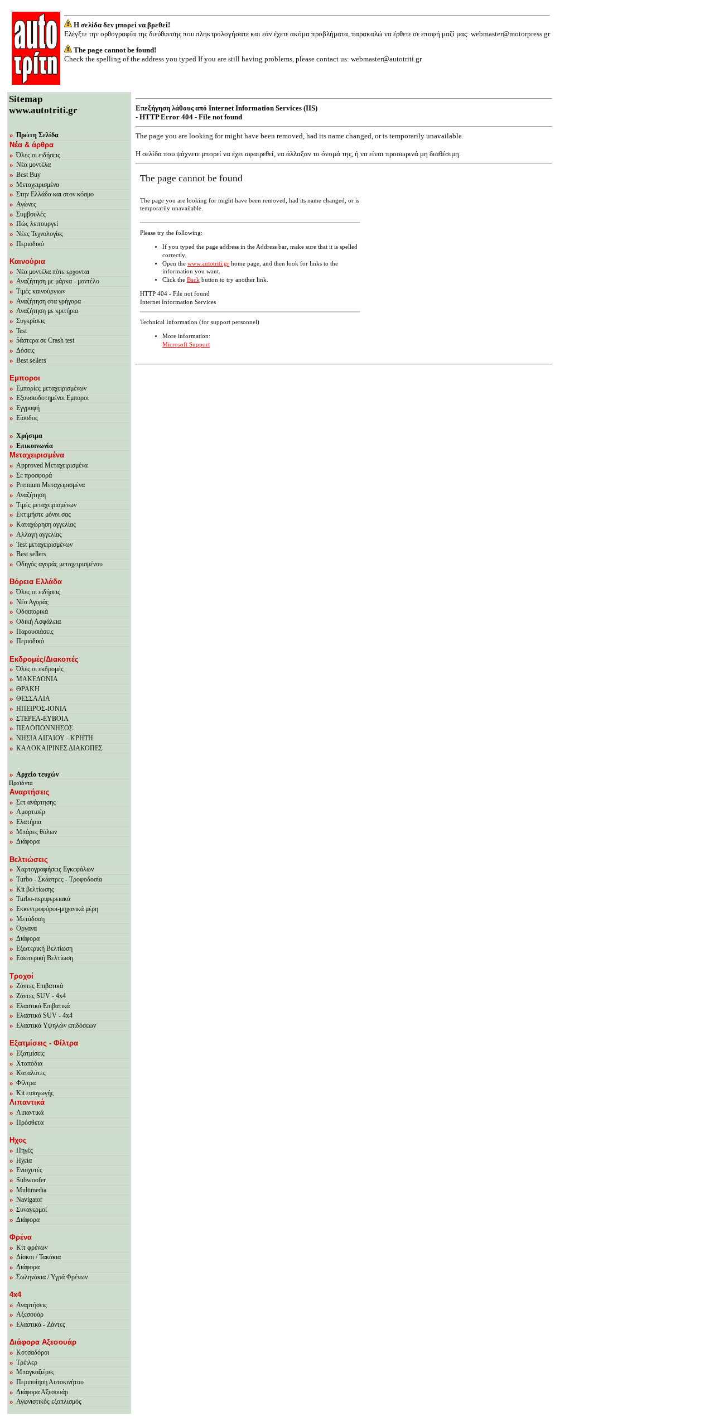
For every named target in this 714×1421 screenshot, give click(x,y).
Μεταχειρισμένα (37, 185)
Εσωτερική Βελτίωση (44, 958)
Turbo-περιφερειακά (43, 899)
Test (21, 331)
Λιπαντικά (30, 1112)
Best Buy (28, 175)
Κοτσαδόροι (32, 1352)
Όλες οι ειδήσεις (38, 155)
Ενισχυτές (29, 1170)
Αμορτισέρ (30, 812)
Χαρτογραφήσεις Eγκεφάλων (55, 869)
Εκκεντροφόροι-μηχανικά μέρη (57, 909)
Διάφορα (28, 841)
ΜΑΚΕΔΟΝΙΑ (37, 679)
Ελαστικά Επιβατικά (43, 1006)
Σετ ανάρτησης (36, 802)
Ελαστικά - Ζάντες (40, 1324)
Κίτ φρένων (31, 1247)
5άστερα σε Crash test (45, 340)
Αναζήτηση (31, 495)
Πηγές (24, 1150)
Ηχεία (24, 1160)
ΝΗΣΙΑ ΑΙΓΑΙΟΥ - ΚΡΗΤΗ (54, 738)
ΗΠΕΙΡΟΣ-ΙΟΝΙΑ (41, 708)
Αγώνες (26, 204)
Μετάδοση (30, 919)
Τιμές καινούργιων (40, 291)
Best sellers (31, 360)
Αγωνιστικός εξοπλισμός (48, 1401)
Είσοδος (27, 418)
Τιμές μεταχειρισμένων (46, 505)
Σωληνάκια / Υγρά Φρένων (52, 1277)
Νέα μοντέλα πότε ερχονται (52, 272)
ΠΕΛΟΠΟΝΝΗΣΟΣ (44, 728)
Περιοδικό (30, 244)
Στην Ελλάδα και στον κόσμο (55, 194)
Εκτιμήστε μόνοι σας (43, 514)
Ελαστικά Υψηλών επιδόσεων (56, 1025)
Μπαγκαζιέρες (35, 1372)
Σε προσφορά (34, 475)
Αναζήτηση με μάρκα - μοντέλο (57, 281)
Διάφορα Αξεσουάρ (42, 1392)
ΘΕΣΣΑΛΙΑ (33, 698)
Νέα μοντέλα (33, 164)
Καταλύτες (31, 1073)
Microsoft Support (186, 344)
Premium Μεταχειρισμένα (50, 485)
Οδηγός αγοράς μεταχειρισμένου (59, 564)
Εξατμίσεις (30, 1053)
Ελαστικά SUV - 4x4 (44, 1015)
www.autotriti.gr (208, 264)
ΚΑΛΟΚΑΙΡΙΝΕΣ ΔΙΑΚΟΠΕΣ (59, 748)
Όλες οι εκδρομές (40, 669)
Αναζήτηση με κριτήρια (47, 311)
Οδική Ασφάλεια (38, 621)
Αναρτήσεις (31, 1305)
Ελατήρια (28, 822)
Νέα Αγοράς (32, 602)
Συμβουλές (31, 214)
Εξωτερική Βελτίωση (44, 948)
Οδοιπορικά (32, 611)
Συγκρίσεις (30, 321)
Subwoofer (31, 1180)
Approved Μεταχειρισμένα (52, 465)
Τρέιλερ (26, 1362)
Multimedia (31, 1190)
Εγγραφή (28, 408)
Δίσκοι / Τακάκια (38, 1257)
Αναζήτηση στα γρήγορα (48, 301)
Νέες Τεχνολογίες (39, 234)
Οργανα (26, 928)
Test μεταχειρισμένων (44, 544)
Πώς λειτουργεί (37, 224)
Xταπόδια (29, 1063)
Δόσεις (25, 350)
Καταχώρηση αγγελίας (46, 524)
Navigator (29, 1199)
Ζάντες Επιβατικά (39, 986)
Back (193, 280)
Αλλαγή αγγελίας (39, 534)
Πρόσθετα (30, 1122)
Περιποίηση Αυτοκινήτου (50, 1382)
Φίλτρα (26, 1083)
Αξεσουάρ (30, 1314)
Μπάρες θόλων (36, 832)
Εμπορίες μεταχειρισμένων (51, 388)
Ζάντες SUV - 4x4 (41, 996)
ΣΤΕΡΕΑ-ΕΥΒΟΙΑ (42, 718)
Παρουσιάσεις (35, 631)
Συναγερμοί (31, 1209)
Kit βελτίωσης (35, 889)
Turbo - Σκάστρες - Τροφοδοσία (59, 879)
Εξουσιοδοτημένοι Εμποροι (52, 398)
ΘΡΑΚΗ (28, 689)
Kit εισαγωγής (35, 1093)
